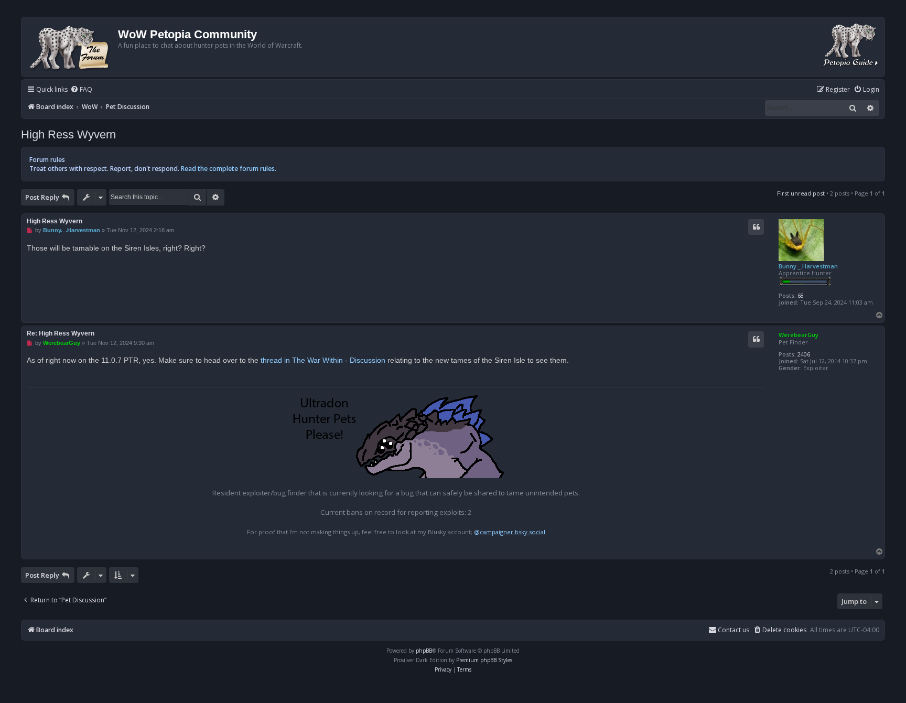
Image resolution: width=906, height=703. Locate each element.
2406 (803, 354)
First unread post (801, 193)
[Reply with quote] (756, 227)
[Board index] (71, 47)
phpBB (424, 650)
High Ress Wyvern (68, 134)
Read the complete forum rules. (228, 168)
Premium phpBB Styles (484, 660)
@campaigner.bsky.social (509, 531)
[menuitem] (81, 90)
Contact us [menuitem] (733, 629)
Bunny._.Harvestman (808, 266)
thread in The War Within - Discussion (323, 360)
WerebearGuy (798, 335)
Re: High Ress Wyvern (60, 333)
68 (800, 295)
